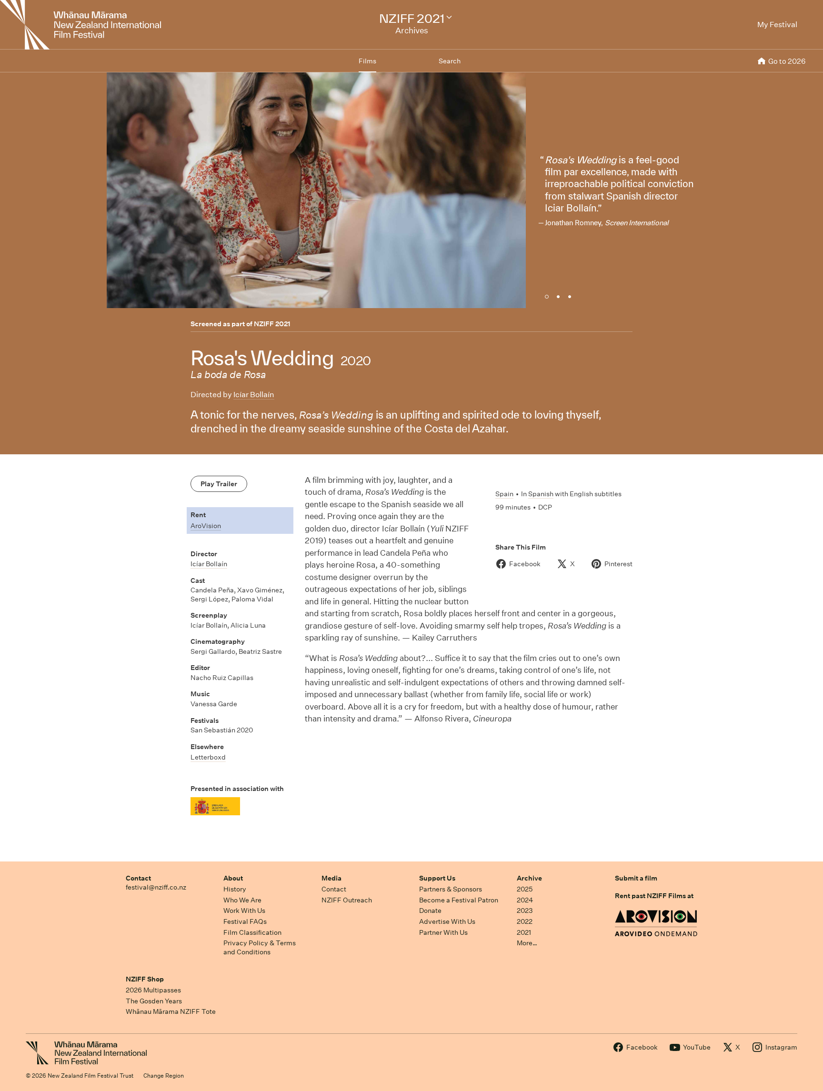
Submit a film (636, 878)
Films (367, 61)
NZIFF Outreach (346, 900)
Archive (529, 878)
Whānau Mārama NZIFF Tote (171, 1011)
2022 (524, 921)
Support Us (437, 878)
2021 (524, 932)
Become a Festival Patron (458, 900)
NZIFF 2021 (272, 324)
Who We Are (242, 900)
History (234, 889)
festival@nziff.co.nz (156, 887)
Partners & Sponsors (450, 889)
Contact (138, 878)
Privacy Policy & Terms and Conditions (259, 947)
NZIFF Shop (145, 979)
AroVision (206, 525)
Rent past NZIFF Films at (654, 895)
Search (450, 61)
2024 (525, 900)
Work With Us (244, 910)
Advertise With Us (447, 921)
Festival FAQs (245, 921)
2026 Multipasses (153, 990)
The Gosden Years (154, 1001)
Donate (430, 910)
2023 (525, 910)
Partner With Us (443, 932)
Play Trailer (219, 484)
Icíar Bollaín (253, 394)
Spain (504, 494)
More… (527, 943)
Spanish (540, 494)
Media (331, 878)
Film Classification (252, 932)
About (233, 878)
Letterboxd (208, 757)
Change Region (163, 1075)
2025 (524, 889)
